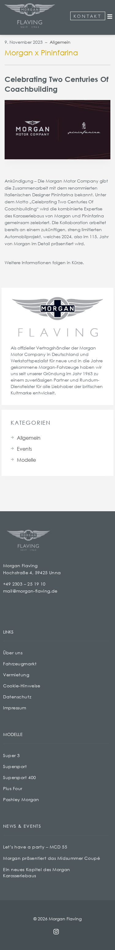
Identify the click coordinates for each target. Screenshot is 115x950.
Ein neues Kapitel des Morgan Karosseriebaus (36, 872)
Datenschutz (17, 697)
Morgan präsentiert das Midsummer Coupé (51, 858)
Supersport (15, 766)
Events (24, 448)
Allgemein (60, 42)
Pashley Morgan (21, 799)
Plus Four (12, 788)
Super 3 (11, 755)
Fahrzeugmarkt (19, 664)
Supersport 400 (19, 777)
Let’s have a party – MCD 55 (35, 847)
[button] (110, 17)
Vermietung (16, 675)
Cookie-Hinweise (21, 686)
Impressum (14, 708)
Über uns (12, 653)
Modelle (26, 460)
